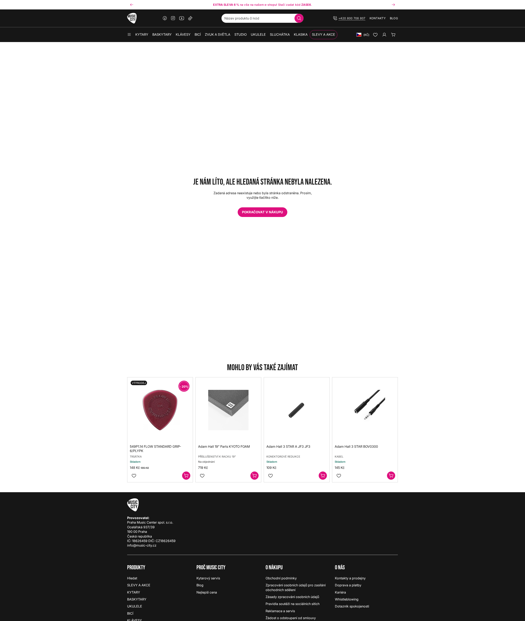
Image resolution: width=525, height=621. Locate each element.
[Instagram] (173, 18)
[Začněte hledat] (299, 18)
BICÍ (130, 613)
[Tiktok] (190, 18)
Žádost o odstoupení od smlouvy (291, 618)
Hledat (132, 578)
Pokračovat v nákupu (262, 212)
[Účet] (384, 34)
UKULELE (134, 606)
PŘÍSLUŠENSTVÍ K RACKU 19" (217, 456)
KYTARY (133, 592)
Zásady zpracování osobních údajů (292, 597)
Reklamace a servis (280, 611)
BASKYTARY (136, 599)
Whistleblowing (346, 599)
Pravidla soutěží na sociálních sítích (293, 604)
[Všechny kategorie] (129, 34)
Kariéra (340, 592)
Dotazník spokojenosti (352, 606)
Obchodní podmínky (281, 578)
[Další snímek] (393, 4)
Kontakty (378, 18)
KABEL (339, 456)
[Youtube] (181, 18)
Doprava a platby (348, 585)
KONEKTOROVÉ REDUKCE (283, 456)
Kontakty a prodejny (350, 578)
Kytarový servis (208, 578)
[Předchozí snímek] (131, 4)
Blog (394, 18)
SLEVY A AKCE (138, 585)
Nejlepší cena (206, 592)
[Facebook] (165, 18)
